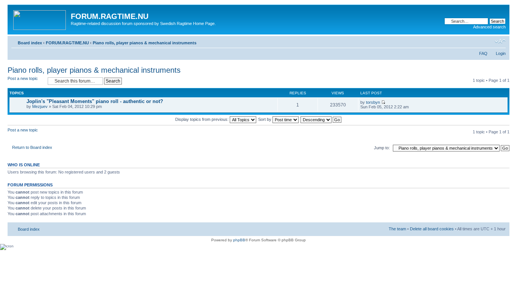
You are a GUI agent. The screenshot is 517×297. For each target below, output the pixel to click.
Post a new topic (23, 78)
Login (501, 53)
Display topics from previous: (202, 119)
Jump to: (382, 147)
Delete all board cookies (432, 229)
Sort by (265, 119)
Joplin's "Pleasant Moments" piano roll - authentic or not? (94, 101)
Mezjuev (40, 106)
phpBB (239, 240)
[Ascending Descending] (321, 119)
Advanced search (489, 27)
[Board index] (40, 18)
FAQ (483, 53)
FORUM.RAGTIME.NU (67, 43)
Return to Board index (32, 147)
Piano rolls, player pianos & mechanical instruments (144, 43)
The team (397, 229)
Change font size (500, 41)
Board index (30, 43)
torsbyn (373, 102)
